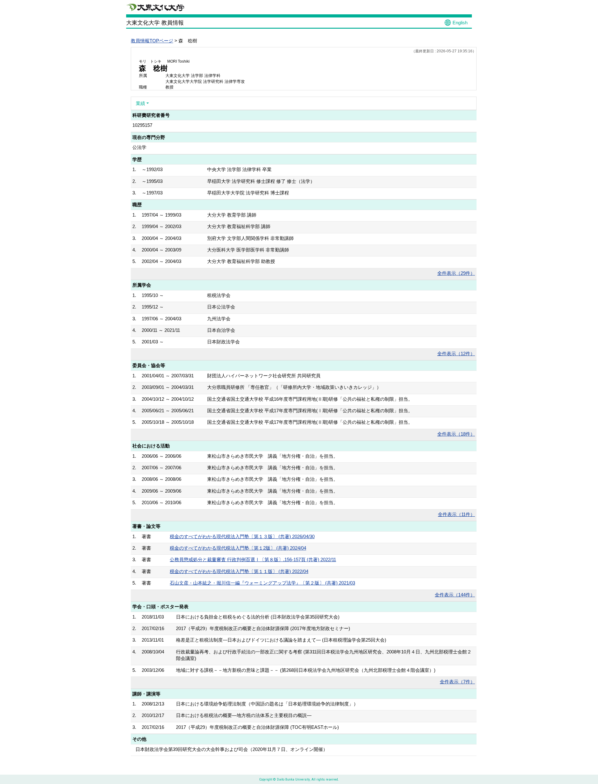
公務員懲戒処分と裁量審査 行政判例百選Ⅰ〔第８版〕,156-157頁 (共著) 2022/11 (253, 559)
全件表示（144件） (455, 594)
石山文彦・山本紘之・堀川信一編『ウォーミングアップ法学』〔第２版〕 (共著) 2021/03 (262, 583)
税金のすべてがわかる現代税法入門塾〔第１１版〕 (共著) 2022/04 (239, 571)
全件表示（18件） (456, 434)
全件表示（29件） (456, 273)
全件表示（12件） (456, 353)
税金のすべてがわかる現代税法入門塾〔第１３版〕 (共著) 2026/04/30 (242, 536)
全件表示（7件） (457, 681)
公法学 (139, 147)
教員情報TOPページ (152, 40)
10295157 (142, 125)
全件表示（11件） (456, 514)
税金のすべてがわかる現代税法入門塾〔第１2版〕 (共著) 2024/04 (238, 548)
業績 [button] (140, 103)
